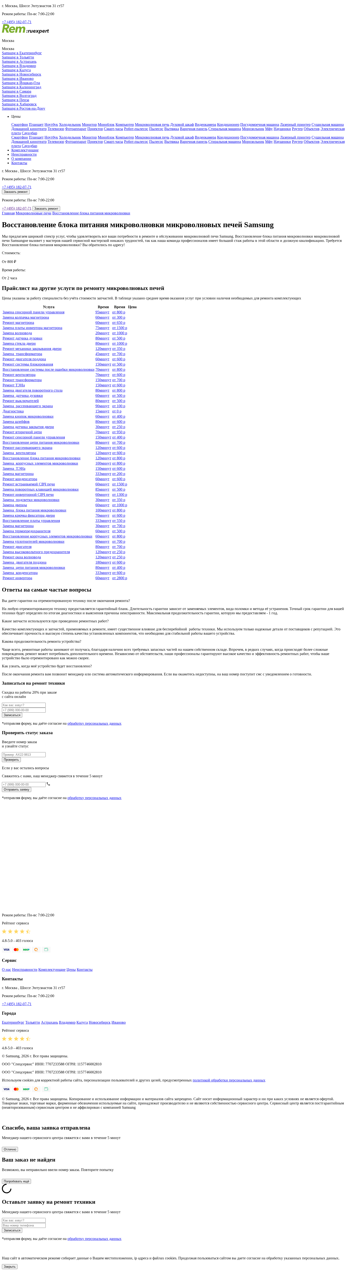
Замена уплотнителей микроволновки (33, 541)
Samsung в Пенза (15, 100)
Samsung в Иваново (18, 79)
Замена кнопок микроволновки (28, 416)
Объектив (312, 129)
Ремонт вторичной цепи (22, 432)
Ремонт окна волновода (22, 557)
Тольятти (32, 1022)
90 (102, 406)
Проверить (11, 759)
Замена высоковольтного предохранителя (36, 552)
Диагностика (13, 411)
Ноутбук (51, 124)
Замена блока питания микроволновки (34, 510)
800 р (118, 312)
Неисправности (24, 154)
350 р (118, 349)
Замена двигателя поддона (24, 562)
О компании (21, 159)
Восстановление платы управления (31, 521)
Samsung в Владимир (19, 66)
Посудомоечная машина (259, 124)
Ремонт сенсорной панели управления (34, 437)
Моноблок (106, 124)
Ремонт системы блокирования (28, 364)
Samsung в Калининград (21, 87)
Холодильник (70, 124)
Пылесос (156, 129)
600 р (118, 359)
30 (102, 427)
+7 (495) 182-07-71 (16, 22)
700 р (118, 354)
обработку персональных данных (94, 723)
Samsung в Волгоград (19, 96)
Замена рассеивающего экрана (28, 406)
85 (102, 489)
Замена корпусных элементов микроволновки (40, 463)
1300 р (119, 495)
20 (102, 333)
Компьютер (125, 124)
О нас (6, 970)
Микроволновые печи (33, 213)
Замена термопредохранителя (26, 531)
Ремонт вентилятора (19, 375)
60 (102, 317)
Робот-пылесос (136, 129)
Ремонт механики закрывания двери (32, 349)
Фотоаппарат (75, 129)
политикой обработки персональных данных (229, 1080)
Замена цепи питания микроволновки (34, 567)
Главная (8, 213)
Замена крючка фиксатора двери (29, 515)
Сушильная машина (328, 124)
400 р (118, 416)
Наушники (282, 129)
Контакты (19, 163)
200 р (118, 474)
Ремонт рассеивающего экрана (27, 448)
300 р (118, 317)
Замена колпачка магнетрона (26, 317)
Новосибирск (100, 1022)
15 (102, 411)
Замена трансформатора (22, 354)
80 (102, 338)
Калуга (82, 1022)
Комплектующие (25, 150)
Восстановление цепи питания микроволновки (41, 442)
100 (103, 463)
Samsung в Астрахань (19, 61)
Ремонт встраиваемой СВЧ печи (29, 484)
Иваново (119, 1022)
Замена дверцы (15, 505)
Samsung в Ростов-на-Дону (23, 108)
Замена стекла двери (19, 343)
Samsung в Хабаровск (19, 104)
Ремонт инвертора (17, 578)
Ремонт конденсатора (20, 479)
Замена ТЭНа (14, 468)
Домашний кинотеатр (29, 129)
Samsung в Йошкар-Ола (21, 83)
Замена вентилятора (19, 453)
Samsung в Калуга (16, 70)
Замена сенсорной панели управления (33, 312)
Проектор (95, 129)
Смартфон (19, 124)
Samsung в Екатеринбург (22, 53)
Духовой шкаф (182, 124)
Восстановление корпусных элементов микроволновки (47, 536)
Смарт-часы (113, 129)
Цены (71, 970)
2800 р (119, 578)
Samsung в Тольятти (18, 57)
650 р (118, 323)
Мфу (269, 129)
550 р (118, 521)
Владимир (67, 1022)
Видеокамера (205, 124)
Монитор (89, 124)
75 (102, 328)
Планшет (36, 124)
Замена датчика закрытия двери (28, 427)
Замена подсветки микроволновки (31, 500)
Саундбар (29, 133)
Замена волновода (17, 333)
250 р (118, 427)
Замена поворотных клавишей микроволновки (41, 489)
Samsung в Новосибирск (21, 74)
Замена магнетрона (18, 474)
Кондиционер (228, 124)
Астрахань (49, 1022)
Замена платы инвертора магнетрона (32, 328)
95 (102, 312)
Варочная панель (193, 129)
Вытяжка (171, 129)
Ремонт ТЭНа (14, 385)
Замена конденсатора (20, 573)
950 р (118, 432)
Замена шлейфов (16, 422)
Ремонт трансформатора (22, 380)
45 (102, 354)
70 (102, 369)
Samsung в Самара (16, 91)
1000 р (119, 333)
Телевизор (56, 129)
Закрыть (10, 1266)
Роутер (297, 129)
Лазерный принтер (295, 124)
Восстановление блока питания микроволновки (91, 213)
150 (103, 364)
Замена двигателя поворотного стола (32, 390)
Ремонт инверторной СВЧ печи (28, 495)
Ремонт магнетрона (18, 323)
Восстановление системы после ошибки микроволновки (48, 369)
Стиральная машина (224, 129)
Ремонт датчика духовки (22, 338)
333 (103, 474)
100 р (118, 406)
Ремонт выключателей (21, 401)
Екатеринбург (13, 1022)
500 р (118, 338)
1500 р (119, 328)
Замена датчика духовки (23, 396)
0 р (116, 411)
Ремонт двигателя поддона (24, 359)
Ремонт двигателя (17, 547)
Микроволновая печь (152, 124)
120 (103, 349)
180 (103, 562)
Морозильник (253, 129)
